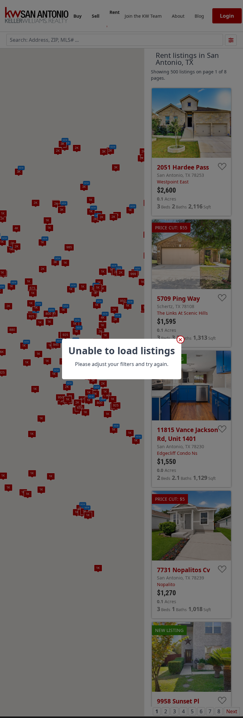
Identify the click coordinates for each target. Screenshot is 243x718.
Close (180, 340)
